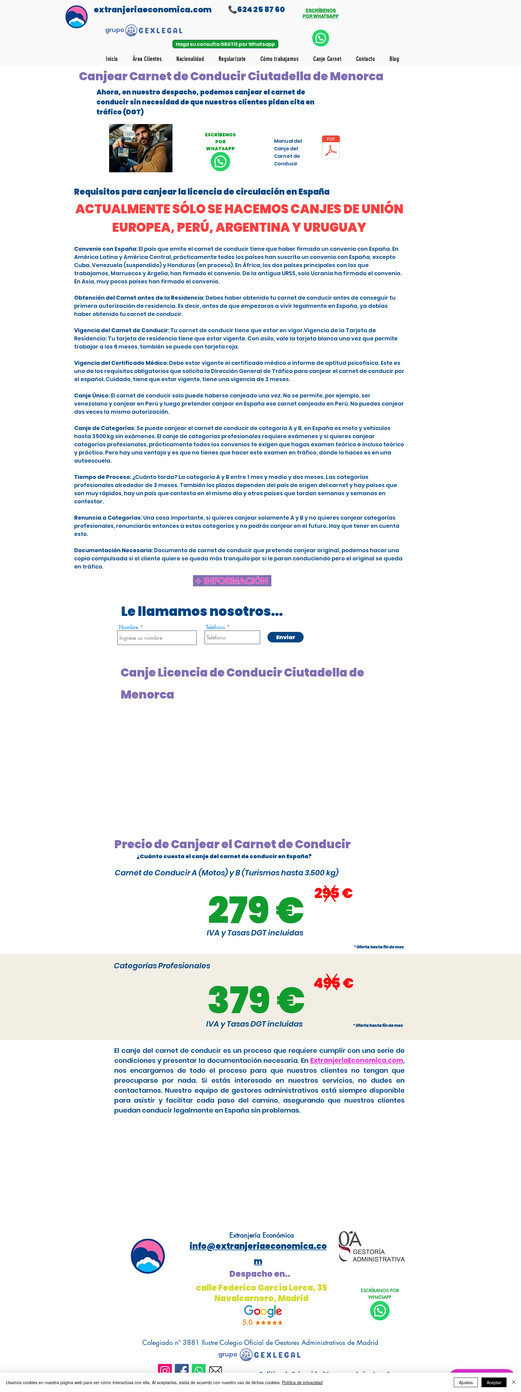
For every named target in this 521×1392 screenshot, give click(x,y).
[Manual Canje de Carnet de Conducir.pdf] (330, 148)
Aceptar (494, 1382)
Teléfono (215, 627)
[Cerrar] (513, 1382)
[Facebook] (182, 1371)
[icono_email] (216, 1371)
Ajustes (466, 1382)
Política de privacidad (302, 1382)
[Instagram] (165, 1371)
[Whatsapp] (199, 1371)
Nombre (128, 627)
